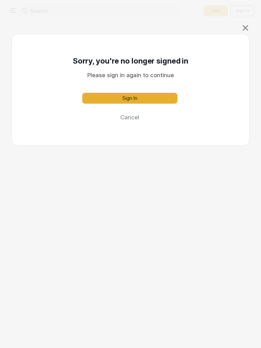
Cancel (129, 117)
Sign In (129, 98)
